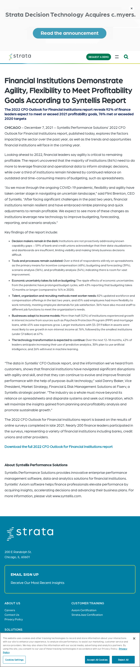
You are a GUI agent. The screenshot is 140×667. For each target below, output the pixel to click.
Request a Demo (99, 56)
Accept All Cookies (97, 659)
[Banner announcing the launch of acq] (70, 25)
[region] (70, 650)
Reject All (123, 659)
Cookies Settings (14, 659)
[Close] (134, 638)
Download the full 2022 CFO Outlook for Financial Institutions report (59, 446)
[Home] (27, 57)
